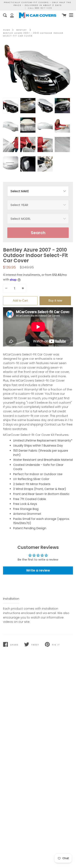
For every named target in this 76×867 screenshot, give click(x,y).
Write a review (38, 570)
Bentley (21, 30)
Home (6, 30)
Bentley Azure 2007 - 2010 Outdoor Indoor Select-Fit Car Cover (33, 34)
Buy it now (55, 300)
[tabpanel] (38, 70)
